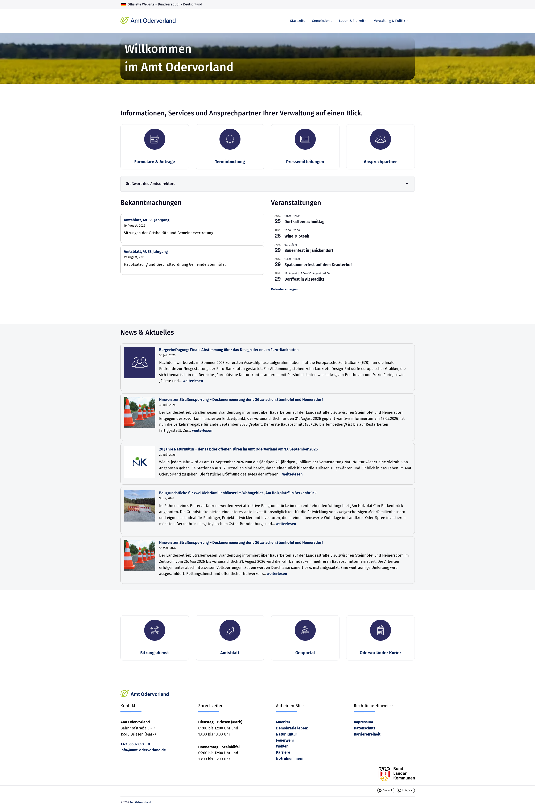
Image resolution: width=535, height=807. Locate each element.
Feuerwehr (285, 740)
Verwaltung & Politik (389, 21)
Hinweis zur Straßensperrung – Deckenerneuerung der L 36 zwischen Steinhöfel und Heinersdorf (241, 399)
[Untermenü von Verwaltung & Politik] (407, 21)
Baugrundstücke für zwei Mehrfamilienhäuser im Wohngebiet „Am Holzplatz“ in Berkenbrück (238, 493)
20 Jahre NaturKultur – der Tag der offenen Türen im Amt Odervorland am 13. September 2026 (238, 449)
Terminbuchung (230, 161)
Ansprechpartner (380, 161)
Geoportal (305, 652)
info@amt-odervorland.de (143, 750)
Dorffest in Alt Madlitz (304, 279)
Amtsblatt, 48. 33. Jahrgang (146, 220)
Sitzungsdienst (154, 652)
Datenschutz (364, 728)
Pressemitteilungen (305, 161)
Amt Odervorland (153, 20)
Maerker (283, 722)
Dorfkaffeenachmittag (304, 221)
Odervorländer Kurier (380, 652)
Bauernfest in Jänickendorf (308, 250)
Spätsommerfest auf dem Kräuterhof (318, 264)
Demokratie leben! (292, 728)
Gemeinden (321, 21)
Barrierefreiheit (367, 734)
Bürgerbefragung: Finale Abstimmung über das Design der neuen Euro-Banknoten (229, 349)
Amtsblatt (230, 652)
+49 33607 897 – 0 (135, 744)
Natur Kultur (286, 734)
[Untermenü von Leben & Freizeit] (366, 21)
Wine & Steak (296, 236)
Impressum (363, 722)
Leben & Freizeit (351, 21)
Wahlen (282, 746)
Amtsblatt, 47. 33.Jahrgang (146, 251)
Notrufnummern (289, 758)
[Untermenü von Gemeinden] (331, 21)
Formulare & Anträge (154, 161)
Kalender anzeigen (284, 289)
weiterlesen (193, 381)
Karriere (283, 752)
